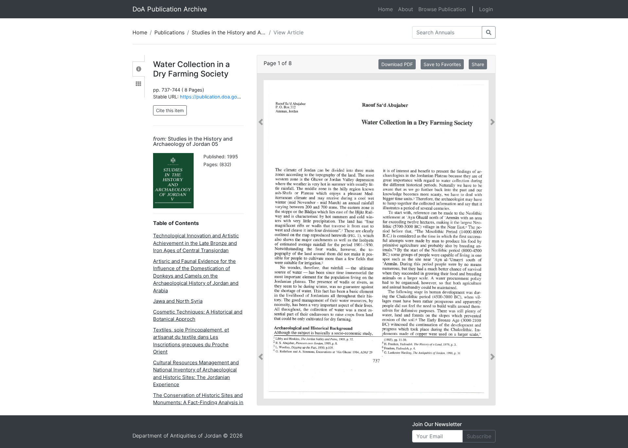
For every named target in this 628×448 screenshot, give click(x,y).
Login (486, 9)
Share (478, 64)
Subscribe (479, 436)
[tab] (138, 69)
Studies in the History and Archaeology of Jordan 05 (257, 32)
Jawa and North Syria (177, 301)
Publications (169, 32)
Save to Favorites (442, 64)
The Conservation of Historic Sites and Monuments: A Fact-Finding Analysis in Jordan (198, 402)
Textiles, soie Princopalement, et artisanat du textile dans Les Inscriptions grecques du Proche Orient (191, 341)
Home (386, 9)
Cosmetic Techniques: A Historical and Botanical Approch (197, 315)
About (405, 9)
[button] (260, 239)
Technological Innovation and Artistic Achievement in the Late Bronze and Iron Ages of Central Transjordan (196, 243)
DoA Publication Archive (169, 9)
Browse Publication (442, 9)
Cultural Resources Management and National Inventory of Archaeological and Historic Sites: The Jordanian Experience (196, 373)
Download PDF (397, 64)
